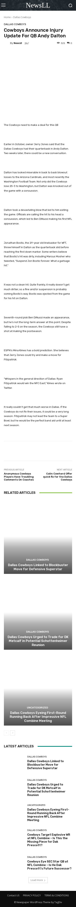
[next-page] (12, 732)
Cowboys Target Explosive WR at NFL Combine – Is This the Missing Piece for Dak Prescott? (48, 840)
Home (7, 17)
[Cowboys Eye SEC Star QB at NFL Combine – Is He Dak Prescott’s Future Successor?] (14, 863)
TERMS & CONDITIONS (56, 895)
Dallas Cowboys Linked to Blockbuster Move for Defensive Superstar (38, 567)
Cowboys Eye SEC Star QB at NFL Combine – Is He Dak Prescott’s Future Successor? (49, 865)
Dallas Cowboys (22, 17)
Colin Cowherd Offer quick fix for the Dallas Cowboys (57, 476)
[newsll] (7, 43)
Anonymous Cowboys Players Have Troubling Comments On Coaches (19, 476)
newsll (18, 43)
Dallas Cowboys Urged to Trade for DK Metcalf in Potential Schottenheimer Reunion (38, 641)
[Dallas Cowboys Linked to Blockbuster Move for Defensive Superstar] (38, 536)
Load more (37, 880)
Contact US (13, 895)
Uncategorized (37, 707)
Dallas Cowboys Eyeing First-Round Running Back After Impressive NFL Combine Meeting (38, 717)
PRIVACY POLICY (32, 895)
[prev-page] (6, 732)
